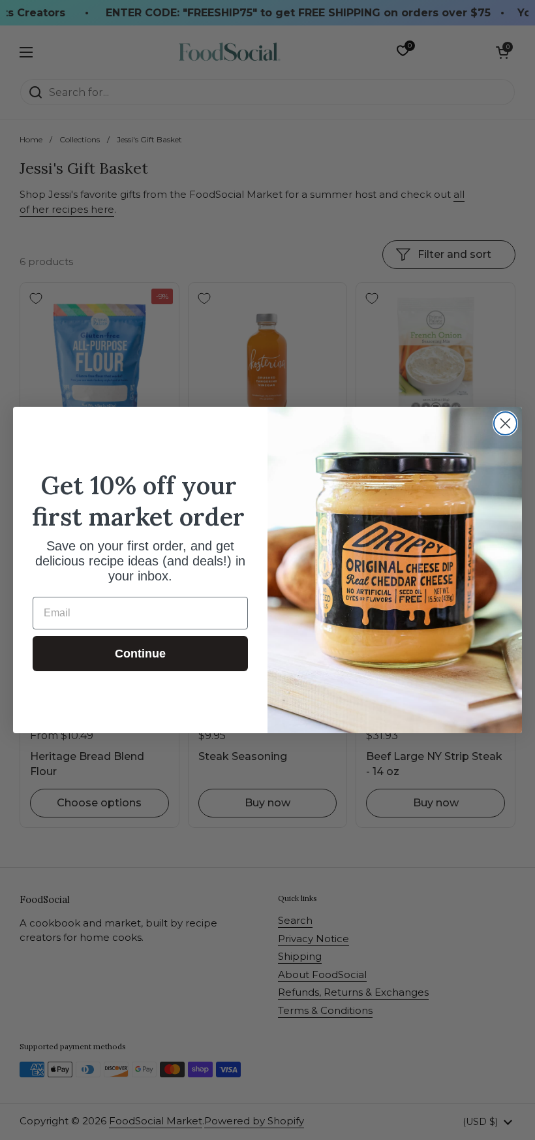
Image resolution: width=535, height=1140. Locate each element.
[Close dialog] (505, 423)
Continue (140, 653)
